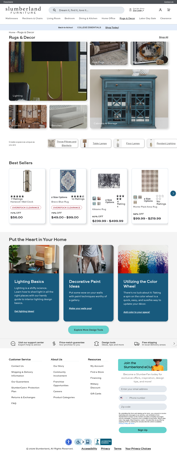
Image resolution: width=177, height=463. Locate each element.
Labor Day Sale (147, 18)
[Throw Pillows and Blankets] (51, 143)
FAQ (13, 403)
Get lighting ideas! (24, 311)
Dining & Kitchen (88, 18)
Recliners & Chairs (32, 18)
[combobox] (86, 10)
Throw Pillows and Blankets (66, 143)
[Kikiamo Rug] (109, 181)
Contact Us (17, 365)
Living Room (53, 18)
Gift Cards (95, 393)
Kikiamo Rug (99, 209)
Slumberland (42, 448)
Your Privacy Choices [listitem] (138, 448)
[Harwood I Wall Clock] (27, 181)
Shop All (163, 37)
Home (12, 32)
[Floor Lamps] (118, 143)
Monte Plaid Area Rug (145, 206)
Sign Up (142, 430)
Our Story (58, 365)
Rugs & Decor (127, 18)
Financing (95, 377)
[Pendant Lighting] (151, 143)
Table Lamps (100, 143)
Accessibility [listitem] (89, 448)
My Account (96, 365)
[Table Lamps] (85, 143)
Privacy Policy (123, 423)
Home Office (108, 18)
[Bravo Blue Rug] (68, 181)
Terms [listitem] (117, 448)
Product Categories (64, 397)
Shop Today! (112, 27)
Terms (132, 423)
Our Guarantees (20, 381)
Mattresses (12, 18)
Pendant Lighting (166, 143)
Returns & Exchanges (23, 397)
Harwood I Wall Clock (21, 201)
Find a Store (97, 371)
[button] (168, 10)
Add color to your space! (136, 312)
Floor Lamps (133, 143)
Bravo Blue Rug (60, 201)
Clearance (165, 18)
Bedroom (70, 18)
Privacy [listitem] (105, 448)
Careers (57, 391)
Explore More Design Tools (88, 329)
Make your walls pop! (80, 308)
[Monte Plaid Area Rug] (150, 181)
